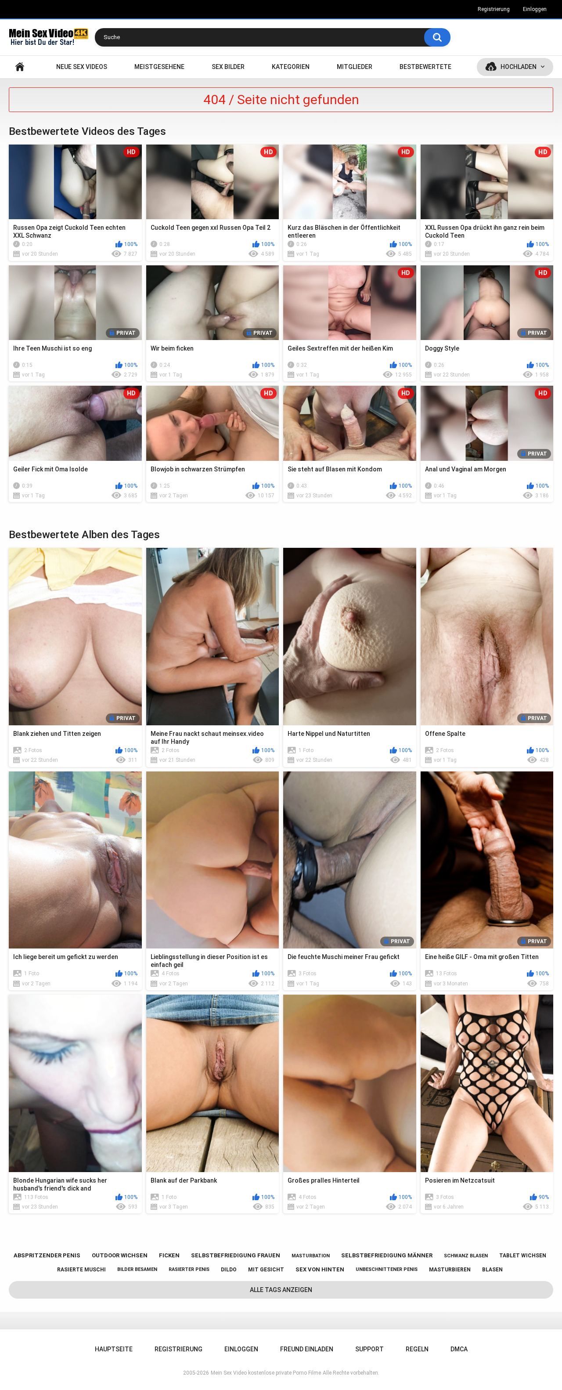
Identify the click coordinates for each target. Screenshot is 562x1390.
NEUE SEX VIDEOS (81, 66)
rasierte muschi (81, 1270)
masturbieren (450, 1270)
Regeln (417, 1349)
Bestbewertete (425, 66)
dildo (229, 1270)
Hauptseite (20, 67)
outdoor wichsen (120, 1255)
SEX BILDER (228, 66)
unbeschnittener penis (387, 1269)
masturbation (311, 1256)
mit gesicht (266, 1270)
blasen (492, 1270)
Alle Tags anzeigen (281, 1289)
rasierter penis (189, 1269)
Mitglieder (354, 66)
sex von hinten (319, 1269)
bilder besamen (137, 1269)
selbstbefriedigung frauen (235, 1255)
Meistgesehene (159, 66)
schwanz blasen (466, 1256)
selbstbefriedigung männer (386, 1255)
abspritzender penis (47, 1255)
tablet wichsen (522, 1255)
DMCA (459, 1349)
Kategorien (291, 66)
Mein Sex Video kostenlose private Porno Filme (266, 1373)
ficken (169, 1255)
